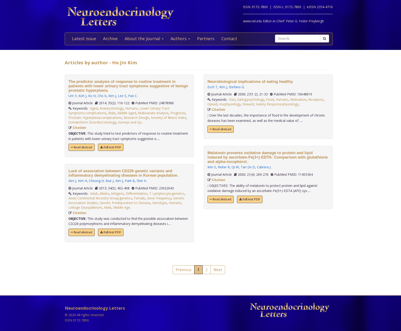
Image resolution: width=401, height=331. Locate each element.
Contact (229, 38)
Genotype (159, 203)
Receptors (315, 99)
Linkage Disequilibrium (85, 207)
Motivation (298, 99)
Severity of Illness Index (168, 117)
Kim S (211, 167)
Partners (205, 38)
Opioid (212, 104)
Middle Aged (126, 113)
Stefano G (236, 87)
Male (112, 113)
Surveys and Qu (130, 122)
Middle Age (121, 207)
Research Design (136, 117)
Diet (232, 99)
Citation (79, 127)
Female (139, 198)
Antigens (117, 193)
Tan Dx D (248, 167)
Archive (110, 38)
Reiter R (224, 167)
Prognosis (177, 113)
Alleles (104, 193)
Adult (94, 193)
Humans (131, 108)
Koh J (82, 96)
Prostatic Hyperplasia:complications (95, 117)
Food (270, 99)
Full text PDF (112, 147)
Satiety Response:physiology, (277, 104)
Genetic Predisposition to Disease (125, 203)
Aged (94, 108)
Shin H (141, 180)
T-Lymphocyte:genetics (166, 193)
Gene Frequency (159, 198)
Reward (248, 104)
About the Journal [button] (143, 38)
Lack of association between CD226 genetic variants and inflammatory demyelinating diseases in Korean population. (123, 173)
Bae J (109, 180)
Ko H (92, 96)
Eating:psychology (250, 99)
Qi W (235, 167)
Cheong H (96, 180)
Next (217, 269)
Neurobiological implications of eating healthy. (250, 81)
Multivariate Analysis (153, 113)
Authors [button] (179, 38)
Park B (130, 180)
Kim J (112, 96)
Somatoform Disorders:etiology (92, 122)
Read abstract (82, 147)
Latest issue (84, 38)
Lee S (122, 96)
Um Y (72, 96)
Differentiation (136, 193)
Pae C (132, 96)
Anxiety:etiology (111, 108)
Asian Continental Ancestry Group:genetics (100, 198)
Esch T (212, 87)
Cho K (102, 96)
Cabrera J (264, 167)
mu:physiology (230, 104)
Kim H (82, 180)
